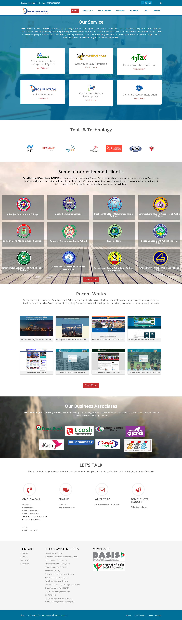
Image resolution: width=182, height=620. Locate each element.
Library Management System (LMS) (59, 598)
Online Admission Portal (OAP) (57, 588)
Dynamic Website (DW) (54, 553)
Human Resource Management (57, 577)
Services (120, 10)
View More (91, 279)
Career (150, 615)
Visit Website (42, 68)
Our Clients (24, 560)
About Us (87, 10)
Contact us (24, 563)
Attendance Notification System (57, 563)
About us (24, 553)
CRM (145, 10)
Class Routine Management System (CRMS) (62, 584)
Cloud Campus (104, 10)
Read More (42, 98)
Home (75, 10)
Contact (156, 10)
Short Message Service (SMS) (56, 567)
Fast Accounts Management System (59, 574)
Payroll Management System (56, 581)
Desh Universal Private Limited (39, 615)
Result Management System (56, 560)
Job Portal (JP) (50, 595)
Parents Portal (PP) (52, 570)
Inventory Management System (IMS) (60, 602)
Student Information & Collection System (61, 557)
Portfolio (134, 10)
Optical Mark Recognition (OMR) (57, 591)
